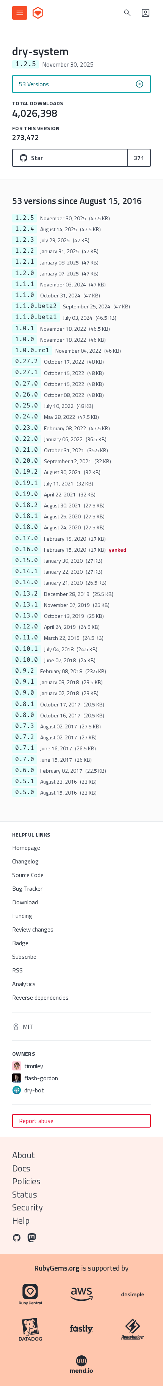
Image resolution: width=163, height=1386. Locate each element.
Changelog (25, 861)
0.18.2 (26, 505)
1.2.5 (24, 218)
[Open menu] (19, 13)
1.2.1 (24, 262)
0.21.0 (26, 450)
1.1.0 (24, 295)
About (23, 1155)
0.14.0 (26, 582)
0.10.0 (26, 660)
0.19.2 (26, 472)
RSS (17, 970)
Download (25, 902)
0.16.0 (26, 549)
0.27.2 (26, 361)
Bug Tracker (27, 888)
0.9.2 (24, 671)
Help (21, 1220)
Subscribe (24, 956)
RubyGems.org (57, 1267)
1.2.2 (24, 251)
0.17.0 (26, 538)
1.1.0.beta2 (36, 306)
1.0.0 (24, 339)
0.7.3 (24, 726)
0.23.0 (26, 428)
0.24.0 (26, 416)
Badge (20, 942)
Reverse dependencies (40, 997)
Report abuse (36, 1120)
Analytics (24, 983)
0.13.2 (26, 593)
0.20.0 (26, 461)
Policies (26, 1181)
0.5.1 (24, 781)
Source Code (28, 874)
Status (24, 1194)
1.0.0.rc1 (32, 350)
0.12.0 (26, 626)
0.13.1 (26, 604)
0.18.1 (26, 516)
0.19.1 (26, 483)
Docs (21, 1168)
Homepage (26, 847)
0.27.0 (26, 383)
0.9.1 (24, 682)
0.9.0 (24, 693)
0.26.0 (26, 394)
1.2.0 (24, 273)
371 (139, 157)
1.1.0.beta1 (36, 317)
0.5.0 (24, 792)
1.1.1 (24, 284)
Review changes (32, 929)
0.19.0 (26, 494)
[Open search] (127, 13)
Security (27, 1207)
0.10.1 (26, 649)
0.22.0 (26, 439)
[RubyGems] (38, 13)
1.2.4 (24, 229)
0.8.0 (24, 715)
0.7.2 (24, 737)
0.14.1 (26, 571)
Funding (22, 915)
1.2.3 (24, 240)
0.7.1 (24, 748)
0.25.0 (26, 405)
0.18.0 (26, 527)
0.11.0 (26, 637)
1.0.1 (24, 328)
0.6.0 (24, 770)
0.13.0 (26, 615)
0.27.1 (26, 372)
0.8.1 (24, 704)
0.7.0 (24, 759)
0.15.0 (26, 560)
